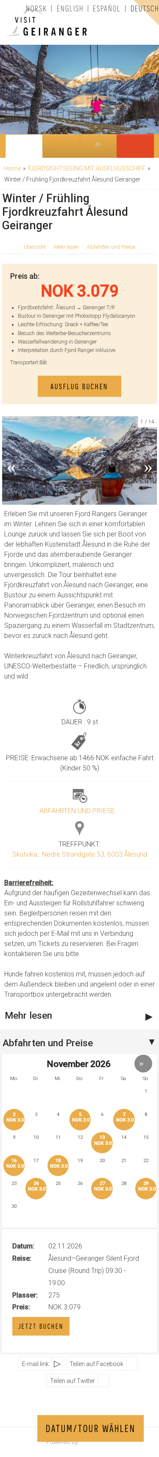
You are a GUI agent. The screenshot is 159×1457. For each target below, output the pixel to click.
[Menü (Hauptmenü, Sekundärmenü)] (98, 146)
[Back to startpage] (36, 22)
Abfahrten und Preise (111, 247)
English (70, 8)
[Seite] (23, 146)
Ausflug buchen (79, 386)
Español (107, 8)
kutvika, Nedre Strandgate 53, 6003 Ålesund (82, 854)
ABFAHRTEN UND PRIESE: (77, 811)
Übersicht (35, 247)
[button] (135, 146)
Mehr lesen (66, 247)
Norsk (36, 8)
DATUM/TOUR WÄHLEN (91, 1428)
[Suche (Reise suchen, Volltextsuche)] (61, 146)
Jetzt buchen (41, 1326)
